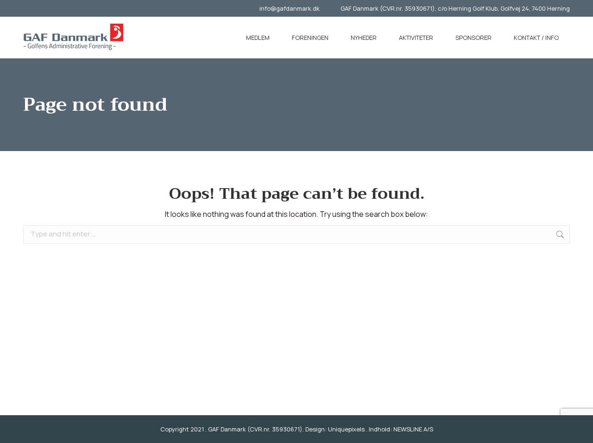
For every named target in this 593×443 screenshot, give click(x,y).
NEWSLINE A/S (413, 429)
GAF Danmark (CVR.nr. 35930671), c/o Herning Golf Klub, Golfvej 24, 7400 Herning (455, 8)
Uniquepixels (346, 429)
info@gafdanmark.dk (289, 8)
